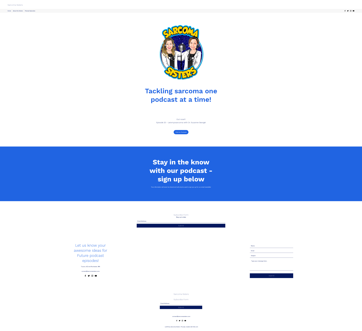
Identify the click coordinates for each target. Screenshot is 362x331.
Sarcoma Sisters (15, 5)
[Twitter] (348, 11)
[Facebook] (345, 11)
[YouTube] (353, 11)
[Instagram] (351, 11)
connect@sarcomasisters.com (91, 271)
